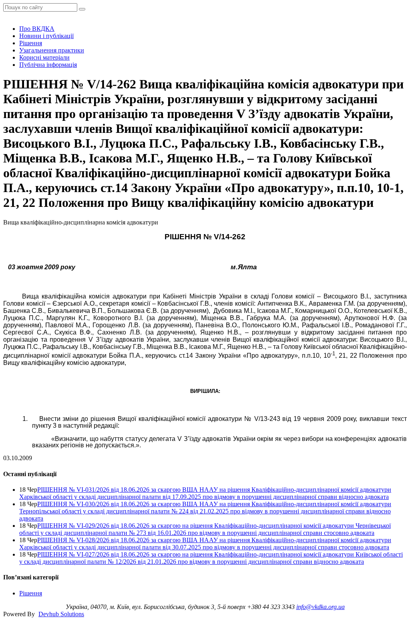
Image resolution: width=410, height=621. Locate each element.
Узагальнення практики (51, 50)
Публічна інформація (48, 64)
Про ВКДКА (36, 28)
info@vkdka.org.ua (320, 606)
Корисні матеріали (44, 57)
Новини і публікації (46, 35)
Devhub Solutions (61, 614)
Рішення (30, 43)
